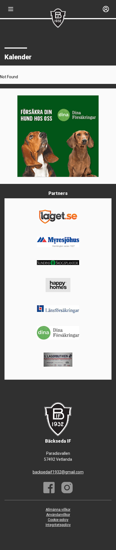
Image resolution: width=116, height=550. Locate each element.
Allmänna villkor (58, 510)
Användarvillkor (58, 515)
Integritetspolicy (58, 525)
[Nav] (11, 9)
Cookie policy (58, 520)
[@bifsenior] (67, 487)
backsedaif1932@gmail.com (58, 472)
